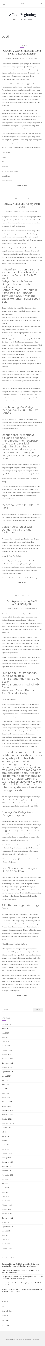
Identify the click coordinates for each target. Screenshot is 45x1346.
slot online (5, 1321)
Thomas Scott (32, 58)
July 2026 (5, 1029)
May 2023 (5, 1192)
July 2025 (5, 1080)
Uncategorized (22, 198)
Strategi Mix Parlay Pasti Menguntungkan (22, 602)
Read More (22, 185)
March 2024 (6, 1149)
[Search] (41, 3)
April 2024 (5, 1145)
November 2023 (7, 1166)
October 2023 (6, 1171)
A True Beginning (22, 14)
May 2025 (5, 1089)
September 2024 (8, 1123)
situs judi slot (6, 1311)
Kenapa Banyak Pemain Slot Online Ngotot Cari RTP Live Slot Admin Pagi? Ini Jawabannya (22, 1278)
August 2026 (6, 1024)
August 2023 (6, 1179)
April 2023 (5, 1196)
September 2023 (7, 1175)
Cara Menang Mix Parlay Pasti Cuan (22, 205)
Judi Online (22, 45)
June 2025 (5, 1085)
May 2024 (5, 1141)
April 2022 (5, 1240)
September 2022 (7, 1227)
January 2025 (6, 1106)
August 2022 (6, 1231)
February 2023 (7, 1205)
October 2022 (6, 1222)
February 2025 (7, 1102)
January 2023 (6, 1209)
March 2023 (6, 1201)
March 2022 (6, 1244)
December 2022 (7, 1214)
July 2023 (5, 1184)
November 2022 (7, 1218)
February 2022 (7, 1248)
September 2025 (8, 1072)
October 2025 (7, 1067)
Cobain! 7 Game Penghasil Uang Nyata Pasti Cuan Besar (22, 52)
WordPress (35, 1339)
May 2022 (5, 1235)
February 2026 (7, 1050)
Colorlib (21, 1339)
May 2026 (5, 1037)
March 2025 (6, 1097)
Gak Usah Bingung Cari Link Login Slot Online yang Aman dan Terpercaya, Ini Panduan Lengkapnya (20, 1265)
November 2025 (7, 1063)
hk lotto (5, 1302)
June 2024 (5, 1136)
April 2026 (5, 1042)
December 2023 (7, 1162)
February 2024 (7, 1153)
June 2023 (5, 1188)
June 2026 (5, 1033)
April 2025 (5, 1093)
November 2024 (7, 1115)
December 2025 (7, 1059)
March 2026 (6, 1046)
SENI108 (5, 1316)
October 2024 (7, 1119)
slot (3, 1306)
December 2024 (7, 1110)
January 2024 (6, 1158)
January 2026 (6, 1054)
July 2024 (5, 1132)
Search (38, 1010)
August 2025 (6, 1076)
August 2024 (6, 1128)
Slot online (6, 1325)
